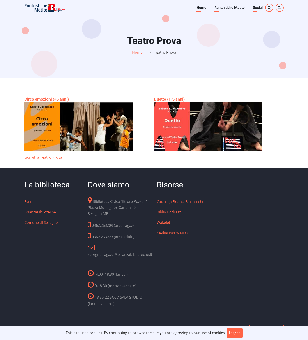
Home (201, 7)
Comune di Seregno (41, 222)
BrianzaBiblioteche (40, 212)
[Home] (45, 7)
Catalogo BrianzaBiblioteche (180, 201)
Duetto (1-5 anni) (169, 99)
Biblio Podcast (169, 212)
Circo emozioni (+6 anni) (46, 99)
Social (258, 7)
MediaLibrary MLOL (173, 233)
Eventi (29, 201)
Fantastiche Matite (229, 7)
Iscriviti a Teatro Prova (43, 157)
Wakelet (163, 222)
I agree (234, 332)
